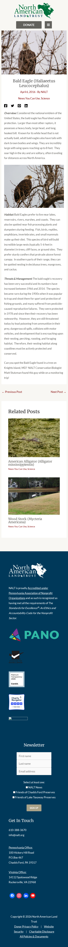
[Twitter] (12, 105)
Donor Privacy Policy (26, 926)
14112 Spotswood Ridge (23, 877)
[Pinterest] (19, 105)
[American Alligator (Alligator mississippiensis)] (34, 437)
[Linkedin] (26, 105)
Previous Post (12, 391)
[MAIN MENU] (48, 24)
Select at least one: (34, 782)
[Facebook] (5, 105)
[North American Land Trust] (34, 10)
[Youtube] (32, 895)
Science (45, 98)
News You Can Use (29, 98)
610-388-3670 (17, 830)
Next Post (58, 391)
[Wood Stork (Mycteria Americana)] (34, 495)
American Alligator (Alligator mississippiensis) (30, 462)
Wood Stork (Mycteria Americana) (25, 520)
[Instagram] (19, 895)
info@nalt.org (16, 835)
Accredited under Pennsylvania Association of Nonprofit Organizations (31, 593)
